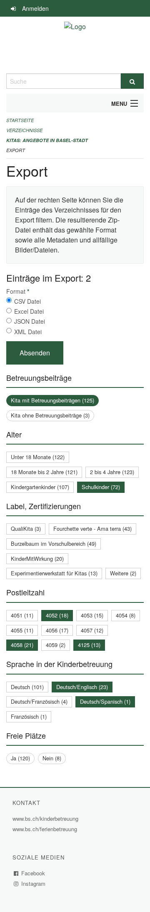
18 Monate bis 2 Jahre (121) (44, 472)
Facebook (33, 873)
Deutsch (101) (27, 687)
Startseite (20, 120)
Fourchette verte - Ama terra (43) (92, 528)
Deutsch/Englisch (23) (82, 687)
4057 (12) (92, 630)
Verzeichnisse (24, 130)
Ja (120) (20, 758)
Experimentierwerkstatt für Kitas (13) (54, 573)
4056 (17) (57, 630)
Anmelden (35, 8)
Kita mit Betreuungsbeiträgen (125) (52, 400)
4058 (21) (22, 645)
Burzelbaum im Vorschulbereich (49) (53, 543)
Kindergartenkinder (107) (40, 487)
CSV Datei (27, 301)
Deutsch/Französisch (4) (39, 701)
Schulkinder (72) (101, 487)
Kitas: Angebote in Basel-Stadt (47, 140)
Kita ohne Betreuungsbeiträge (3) (50, 415)
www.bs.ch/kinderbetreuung (46, 818)
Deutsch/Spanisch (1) (105, 701)
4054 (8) (125, 615)
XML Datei (28, 331)
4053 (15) (92, 615)
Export (15, 150)
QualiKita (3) (26, 528)
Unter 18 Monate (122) (38, 457)
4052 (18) (57, 615)
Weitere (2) (123, 573)
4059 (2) (55, 645)
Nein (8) (51, 758)
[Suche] (132, 81)
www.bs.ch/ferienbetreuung (45, 829)
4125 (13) (89, 645)
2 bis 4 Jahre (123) (112, 472)
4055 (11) (22, 630)
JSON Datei (29, 321)
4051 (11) (22, 615)
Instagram (34, 883)
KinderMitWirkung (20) (37, 558)
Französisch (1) (29, 716)
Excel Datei (29, 311)
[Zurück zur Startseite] (75, 45)
